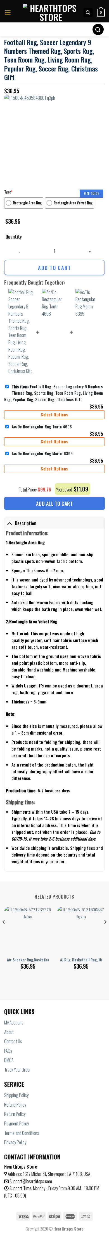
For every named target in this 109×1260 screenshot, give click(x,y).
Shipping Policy (16, 1095)
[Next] (105, 933)
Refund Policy (15, 1104)
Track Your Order (17, 1069)
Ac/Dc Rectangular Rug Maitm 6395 (42, 453)
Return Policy (14, 1114)
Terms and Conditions (21, 1133)
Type (8, 192)
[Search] (88, 12)
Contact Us (13, 1041)
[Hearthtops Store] (51, 13)
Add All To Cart (54, 503)
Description (25, 523)
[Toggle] (9, 523)
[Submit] (98, 29)
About (9, 1032)
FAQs (8, 1050)
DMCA (9, 1060)
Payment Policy (16, 1123)
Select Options (54, 414)
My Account (13, 1022)
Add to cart (54, 267)
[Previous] (4, 933)
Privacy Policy (15, 1142)
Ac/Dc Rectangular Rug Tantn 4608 (42, 427)
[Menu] (7, 13)
